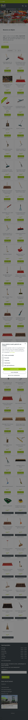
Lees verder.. (12, 352)
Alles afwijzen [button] (14, 372)
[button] (14, 375)
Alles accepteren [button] (14, 369)
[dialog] (14, 360)
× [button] (25, 343)
